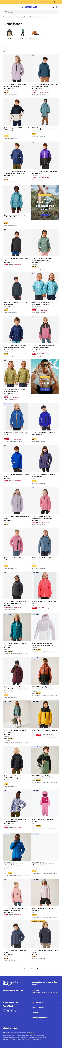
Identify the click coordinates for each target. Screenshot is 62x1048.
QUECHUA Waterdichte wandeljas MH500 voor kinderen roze (43, 346)
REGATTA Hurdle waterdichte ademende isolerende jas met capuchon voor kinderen (14, 865)
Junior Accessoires (35, 38)
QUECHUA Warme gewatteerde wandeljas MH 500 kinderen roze (42, 517)
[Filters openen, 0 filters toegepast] (5, 47)
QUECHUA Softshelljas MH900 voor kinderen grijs (15, 303)
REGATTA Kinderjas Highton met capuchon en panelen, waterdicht (43, 644)
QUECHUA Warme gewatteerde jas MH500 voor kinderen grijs (15, 602)
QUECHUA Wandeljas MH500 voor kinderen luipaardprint (15, 820)
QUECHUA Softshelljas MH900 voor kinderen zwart (43, 475)
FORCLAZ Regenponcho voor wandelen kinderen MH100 (45, 129)
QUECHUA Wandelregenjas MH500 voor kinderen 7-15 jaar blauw (45, 85)
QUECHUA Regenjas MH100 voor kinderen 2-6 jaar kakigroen (42, 259)
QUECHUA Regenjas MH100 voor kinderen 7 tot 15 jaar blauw (14, 216)
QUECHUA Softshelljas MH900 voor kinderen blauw (43, 434)
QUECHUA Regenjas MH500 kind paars (44, 171)
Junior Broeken (22, 38)
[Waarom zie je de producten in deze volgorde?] (4, 51)
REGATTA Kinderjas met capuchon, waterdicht (43, 909)
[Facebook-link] (4, 1010)
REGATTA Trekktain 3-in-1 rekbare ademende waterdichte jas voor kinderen (43, 865)
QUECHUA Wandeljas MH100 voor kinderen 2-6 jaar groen (15, 390)
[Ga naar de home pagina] (29, 7)
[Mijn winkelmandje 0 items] (57, 7)
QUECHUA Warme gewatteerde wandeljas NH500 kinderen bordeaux (16, 688)
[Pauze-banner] (55, 2)
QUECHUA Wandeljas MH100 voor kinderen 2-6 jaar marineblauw (15, 346)
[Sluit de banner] (57, 2)
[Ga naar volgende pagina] (37, 968)
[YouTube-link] (8, 1010)
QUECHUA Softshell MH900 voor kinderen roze (14, 559)
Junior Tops (9, 38)
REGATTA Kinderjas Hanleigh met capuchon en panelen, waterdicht (43, 777)
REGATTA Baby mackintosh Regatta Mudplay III (44, 820)
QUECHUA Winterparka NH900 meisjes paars (16, 517)
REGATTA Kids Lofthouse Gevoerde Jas (44, 730)
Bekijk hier (45, 215)
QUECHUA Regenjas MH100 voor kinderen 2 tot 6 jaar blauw (42, 303)
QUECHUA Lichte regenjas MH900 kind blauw (16, 475)
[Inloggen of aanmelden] (53, 7)
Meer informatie (45, 389)
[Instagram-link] (11, 1010)
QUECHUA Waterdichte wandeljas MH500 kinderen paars (15, 85)
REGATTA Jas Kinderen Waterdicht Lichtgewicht (15, 644)
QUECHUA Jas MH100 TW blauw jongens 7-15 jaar (45, 951)
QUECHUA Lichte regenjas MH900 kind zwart (16, 259)
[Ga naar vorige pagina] (25, 968)
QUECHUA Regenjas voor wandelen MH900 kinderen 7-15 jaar (15, 909)
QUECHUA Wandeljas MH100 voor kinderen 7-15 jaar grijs (15, 777)
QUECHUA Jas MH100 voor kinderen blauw (15, 951)
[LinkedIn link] (15, 1010)
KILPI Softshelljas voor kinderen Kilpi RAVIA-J (16, 434)
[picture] (17, 68)
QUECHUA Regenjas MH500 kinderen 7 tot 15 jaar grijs (16, 129)
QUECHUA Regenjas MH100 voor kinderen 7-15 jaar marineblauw (14, 172)
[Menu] (5, 7)
